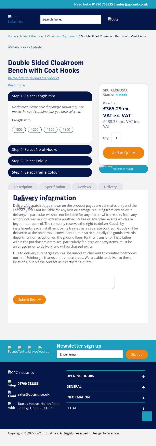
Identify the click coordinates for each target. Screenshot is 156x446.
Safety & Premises (31, 36)
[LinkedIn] (33, 351)
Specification (55, 187)
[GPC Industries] (16, 19)
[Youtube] (43, 351)
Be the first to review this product (33, 78)
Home (12, 36)
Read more (16, 85)
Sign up (137, 354)
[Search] (95, 19)
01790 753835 (28, 383)
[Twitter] (23, 351)
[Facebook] (13, 351)
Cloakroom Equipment (62, 36)
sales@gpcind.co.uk (33, 394)
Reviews (84, 187)
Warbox (113, 433)
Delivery (110, 187)
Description (23, 187)
